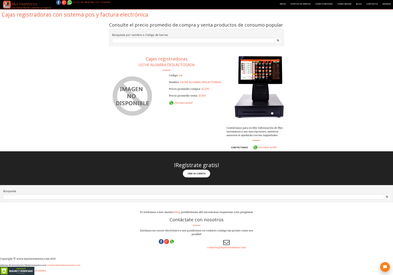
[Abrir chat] (385, 267)
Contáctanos (239, 147)
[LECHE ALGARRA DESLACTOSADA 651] (132, 96)
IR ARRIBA (40, 270)
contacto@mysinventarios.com (226, 247)
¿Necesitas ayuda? (183, 102)
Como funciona (324, 3)
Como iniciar (344, 3)
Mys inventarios (24, 3)
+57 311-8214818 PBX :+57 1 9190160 (91, 2)
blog (359, 3)
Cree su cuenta (196, 173)
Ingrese (386, 3)
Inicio (283, 3)
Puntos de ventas (301, 3)
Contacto (372, 3)
